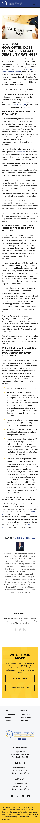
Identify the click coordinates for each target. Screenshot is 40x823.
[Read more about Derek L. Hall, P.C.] (20, 551)
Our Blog (8, 721)
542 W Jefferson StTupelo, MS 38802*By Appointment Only (20, 770)
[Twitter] (20, 629)
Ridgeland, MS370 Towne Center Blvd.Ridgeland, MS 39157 (20, 754)
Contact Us (24, 721)
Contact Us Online (20, 688)
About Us (23, 711)
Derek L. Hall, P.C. (25, 537)
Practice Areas (10, 714)
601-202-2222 (28, 107)
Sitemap (8, 717)
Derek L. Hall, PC (20, 105)
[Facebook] (15, 629)
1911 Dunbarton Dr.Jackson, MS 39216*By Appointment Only (20, 786)
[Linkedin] (24, 629)
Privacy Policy (25, 714)
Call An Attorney (20, 678)
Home (7, 711)
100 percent (20, 152)
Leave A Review (25, 717)
